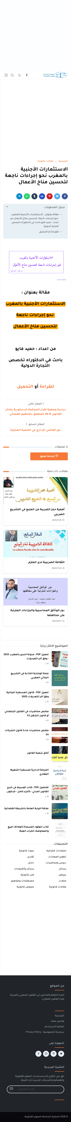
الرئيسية (59, 1016)
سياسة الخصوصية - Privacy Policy (45, 1032)
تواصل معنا (57, 1021)
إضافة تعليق (47, 456)
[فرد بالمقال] (57, 196)
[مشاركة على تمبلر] (34, 196)
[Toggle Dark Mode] (19, 75)
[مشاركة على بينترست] (50, 196)
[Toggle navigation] (6, 75)
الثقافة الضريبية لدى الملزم (46, 562)
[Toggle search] (12, 75)
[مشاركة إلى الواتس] (27, 196)
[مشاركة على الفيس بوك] (65, 196)
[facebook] (27, 75)
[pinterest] (54, 1054)
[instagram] (46, 1054)
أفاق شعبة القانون (38, 753)
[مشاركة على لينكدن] (42, 196)
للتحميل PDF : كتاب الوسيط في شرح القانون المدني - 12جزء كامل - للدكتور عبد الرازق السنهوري (28, 791)
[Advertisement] (35, 35)
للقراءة (46, 387)
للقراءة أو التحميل (49, 232)
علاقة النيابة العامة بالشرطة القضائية (26, 808)
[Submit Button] (11, 1089)
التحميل (25, 387)
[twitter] (61, 1054)
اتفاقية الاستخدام (54, 1027)
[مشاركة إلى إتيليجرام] (19, 196)
